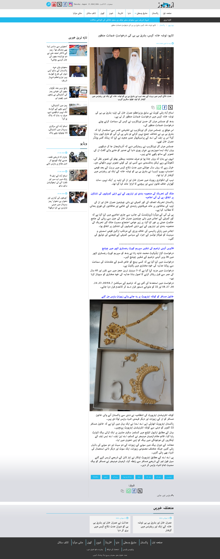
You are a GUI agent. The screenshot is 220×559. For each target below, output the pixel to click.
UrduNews (95, 477)
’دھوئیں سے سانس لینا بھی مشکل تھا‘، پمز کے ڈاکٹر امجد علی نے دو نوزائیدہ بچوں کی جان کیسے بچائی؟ (57, 53)
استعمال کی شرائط (113, 549)
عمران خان (158, 477)
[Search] (48, 4)
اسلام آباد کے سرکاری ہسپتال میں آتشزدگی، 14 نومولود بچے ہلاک (57, 129)
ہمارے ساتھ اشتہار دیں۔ (94, 549)
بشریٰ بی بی (169, 477)
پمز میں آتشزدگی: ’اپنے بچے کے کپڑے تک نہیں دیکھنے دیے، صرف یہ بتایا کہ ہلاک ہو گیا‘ (57, 112)
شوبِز (98, 542)
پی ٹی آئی (115, 477)
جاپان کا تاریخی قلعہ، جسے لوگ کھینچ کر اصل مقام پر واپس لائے (56, 160)
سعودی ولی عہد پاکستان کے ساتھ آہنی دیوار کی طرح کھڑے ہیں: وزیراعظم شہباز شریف (57, 73)
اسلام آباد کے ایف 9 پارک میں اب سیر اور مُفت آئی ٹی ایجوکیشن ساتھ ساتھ (57, 181)
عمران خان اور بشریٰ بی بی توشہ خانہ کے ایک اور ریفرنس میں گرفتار (155, 526)
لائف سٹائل (91, 13)
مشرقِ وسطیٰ (129, 542)
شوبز (111, 13)
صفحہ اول (167, 13)
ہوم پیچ (171, 25)
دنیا (129, 13)
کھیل (102, 13)
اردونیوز (105, 477)
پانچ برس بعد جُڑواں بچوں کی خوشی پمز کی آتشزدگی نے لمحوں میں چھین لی (57, 93)
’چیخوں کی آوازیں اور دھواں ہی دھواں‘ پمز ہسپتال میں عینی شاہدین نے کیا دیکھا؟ (57, 203)
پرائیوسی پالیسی (128, 549)
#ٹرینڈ (120, 13)
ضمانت (139, 477)
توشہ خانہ (148, 477)
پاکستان (155, 13)
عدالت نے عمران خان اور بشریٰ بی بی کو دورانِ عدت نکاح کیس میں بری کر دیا (110, 526)
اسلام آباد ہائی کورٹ (127, 477)
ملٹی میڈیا (77, 13)
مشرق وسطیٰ (142, 13)
